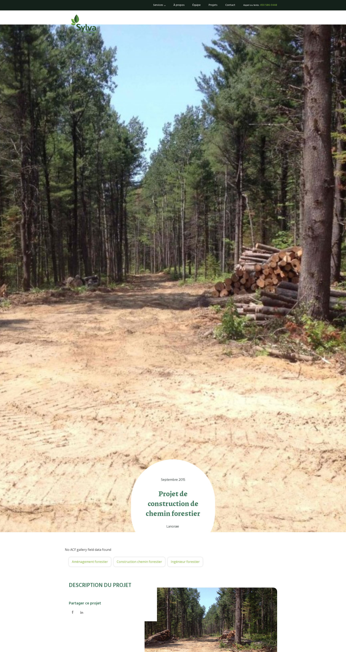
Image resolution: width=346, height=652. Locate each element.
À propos (178, 5)
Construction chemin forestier (139, 561)
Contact (230, 5)
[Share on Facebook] (72, 612)
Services (158, 5)
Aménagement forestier (90, 561)
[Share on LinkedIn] (81, 612)
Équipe (196, 5)
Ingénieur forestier (185, 561)
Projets (213, 5)
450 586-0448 (268, 5)
